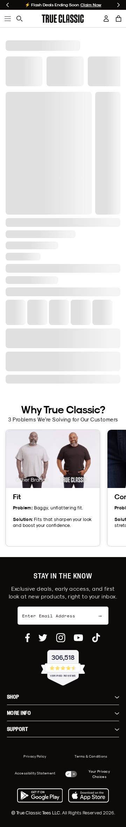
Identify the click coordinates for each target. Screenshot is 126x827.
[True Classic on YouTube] (78, 637)
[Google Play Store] (40, 795)
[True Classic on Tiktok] (96, 637)
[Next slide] (118, 4)
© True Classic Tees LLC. (36, 812)
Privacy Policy (34, 756)
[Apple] (88, 795)
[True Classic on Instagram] (60, 637)
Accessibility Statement (35, 773)
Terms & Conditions (91, 756)
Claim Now (91, 5)
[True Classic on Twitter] (43, 637)
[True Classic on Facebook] (27, 637)
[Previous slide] (7, 4)
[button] (118, 19)
